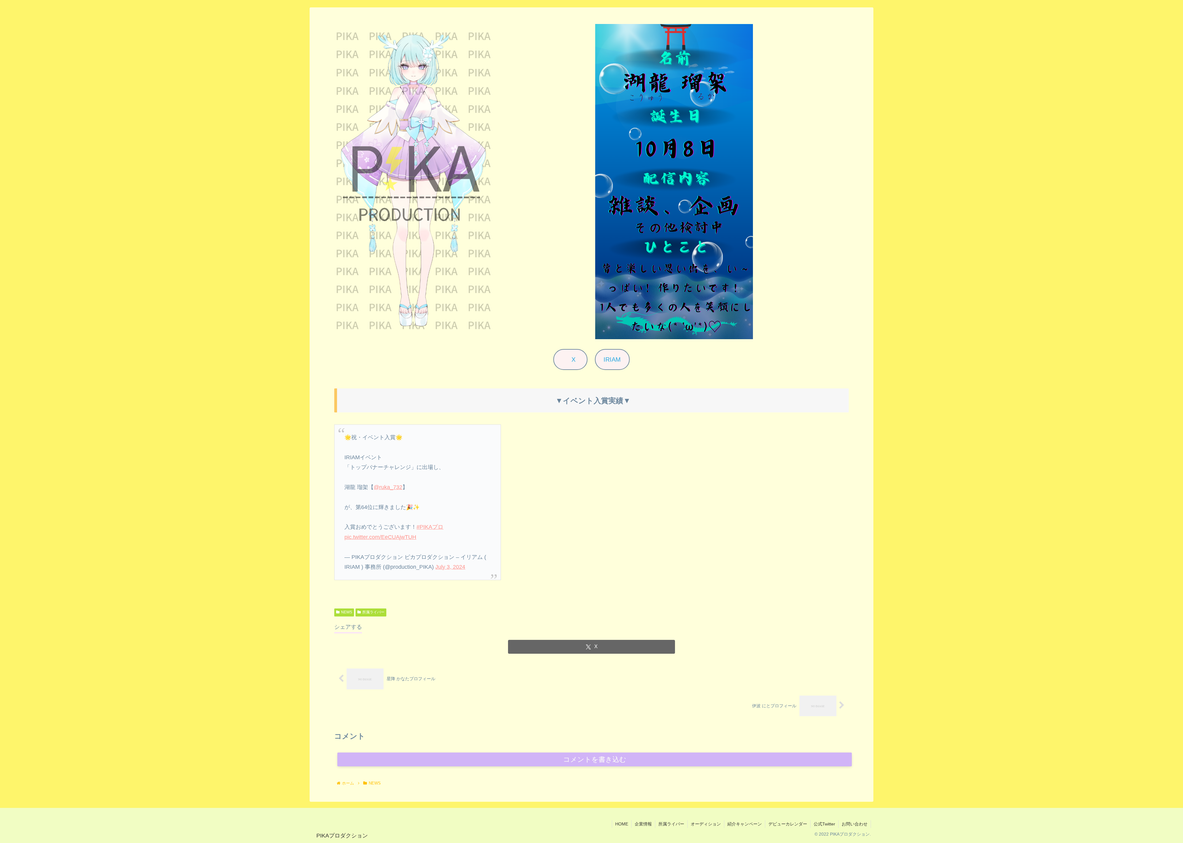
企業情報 (643, 823)
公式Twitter (824, 823)
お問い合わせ (855, 823)
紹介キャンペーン (744, 823)
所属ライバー (373, 612)
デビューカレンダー (787, 823)
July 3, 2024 (450, 567)
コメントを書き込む (594, 759)
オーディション (706, 823)
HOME (621, 823)
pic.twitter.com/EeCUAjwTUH (380, 537)
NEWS (346, 612)
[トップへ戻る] (1174, 834)
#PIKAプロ (430, 527)
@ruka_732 (388, 487)
